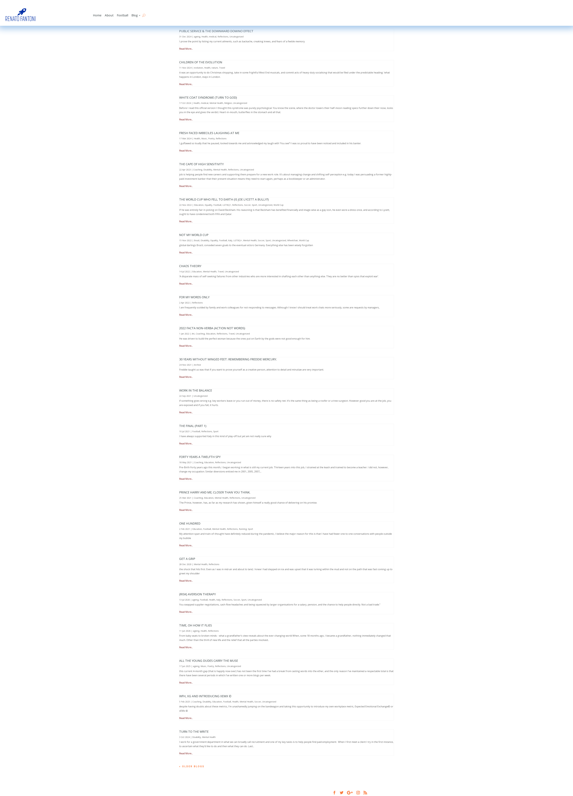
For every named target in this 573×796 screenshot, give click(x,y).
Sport (254, 205)
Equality (208, 205)
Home (97, 15)
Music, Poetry (208, 138)
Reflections (223, 36)
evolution (198, 67)
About (109, 15)
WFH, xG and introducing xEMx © (205, 696)
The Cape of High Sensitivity (201, 164)
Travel (222, 67)
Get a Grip (187, 559)
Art (193, 333)
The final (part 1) (192, 426)
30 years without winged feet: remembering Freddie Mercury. (228, 359)
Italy (230, 240)
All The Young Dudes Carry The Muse (208, 661)
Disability (207, 169)
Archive (197, 364)
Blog (134, 15)
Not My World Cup (193, 235)
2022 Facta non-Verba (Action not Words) (212, 328)
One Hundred (189, 523)
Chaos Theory (190, 266)
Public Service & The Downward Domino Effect (216, 31)
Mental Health (216, 103)
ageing (197, 36)
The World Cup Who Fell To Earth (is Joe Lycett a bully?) (224, 199)
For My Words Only (194, 297)
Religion (228, 103)
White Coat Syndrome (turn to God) (208, 97)
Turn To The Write (194, 732)
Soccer (247, 205)
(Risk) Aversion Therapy (197, 594)
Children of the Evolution (200, 62)
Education (199, 205)
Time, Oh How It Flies (195, 625)
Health (204, 36)
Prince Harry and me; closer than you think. (214, 492)
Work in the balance (195, 390)
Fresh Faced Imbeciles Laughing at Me (209, 133)
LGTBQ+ (226, 205)
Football (122, 15)
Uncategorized (236, 36)
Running (243, 529)
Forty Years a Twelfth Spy (200, 457)
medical (212, 36)
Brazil (196, 240)
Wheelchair (292, 240)
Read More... (186, 48)
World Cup (279, 205)
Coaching (197, 169)
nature (215, 67)
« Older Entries (193, 766)
